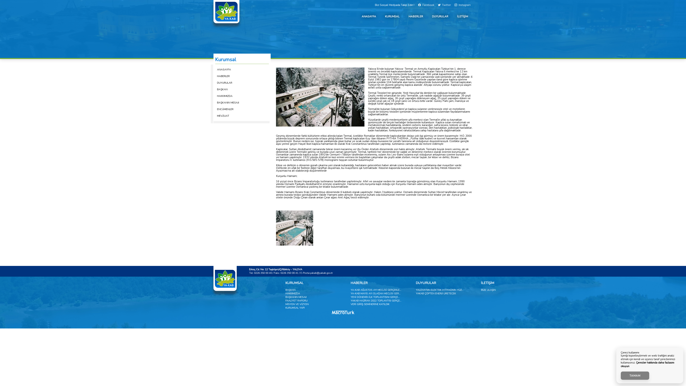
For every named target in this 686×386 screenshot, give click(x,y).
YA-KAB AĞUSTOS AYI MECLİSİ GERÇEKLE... (376, 290)
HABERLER (416, 16)
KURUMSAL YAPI (295, 308)
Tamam (635, 375)
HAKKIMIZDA (225, 96)
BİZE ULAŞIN (488, 290)
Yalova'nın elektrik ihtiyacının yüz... (439, 290)
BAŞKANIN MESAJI (228, 102)
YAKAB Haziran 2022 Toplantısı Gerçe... (376, 300)
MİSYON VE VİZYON (297, 304)
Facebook (427, 5)
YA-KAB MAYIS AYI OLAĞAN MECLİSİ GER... (376, 293)
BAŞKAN (222, 89)
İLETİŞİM (462, 16)
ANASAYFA (369, 16)
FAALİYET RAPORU (296, 300)
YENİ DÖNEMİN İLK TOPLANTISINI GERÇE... (375, 297)
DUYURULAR (440, 16)
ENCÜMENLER (225, 109)
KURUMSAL (392, 16)
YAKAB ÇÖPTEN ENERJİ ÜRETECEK (436, 293)
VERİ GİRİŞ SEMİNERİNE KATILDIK (370, 304)
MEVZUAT (223, 116)
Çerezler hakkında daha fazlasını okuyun (647, 364)
